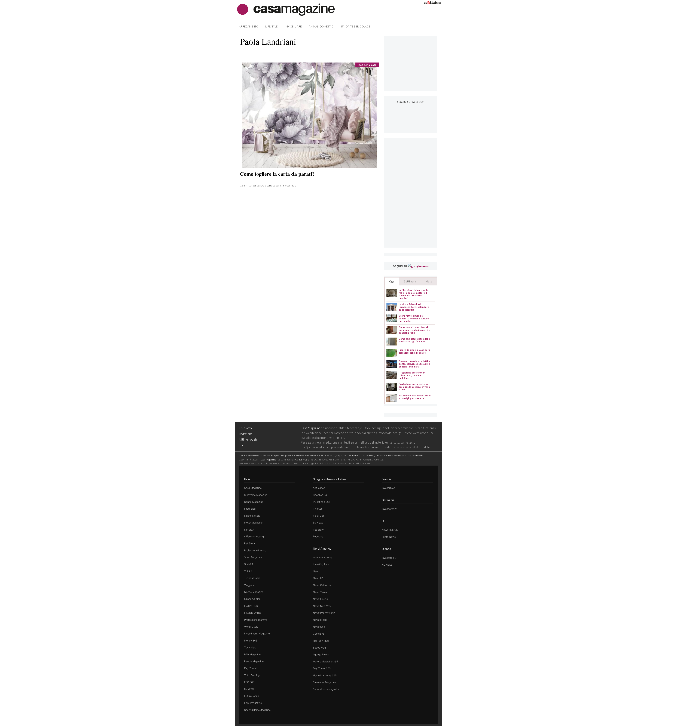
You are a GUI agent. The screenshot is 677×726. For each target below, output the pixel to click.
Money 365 (250, 640)
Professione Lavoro (255, 550)
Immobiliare (293, 26)
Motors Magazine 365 (325, 661)
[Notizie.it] (432, 3)
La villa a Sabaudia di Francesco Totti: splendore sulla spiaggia (414, 307)
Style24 (248, 564)
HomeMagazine (253, 702)
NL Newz (387, 564)
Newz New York (322, 606)
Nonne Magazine (253, 591)
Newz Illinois (320, 619)
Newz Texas (320, 592)
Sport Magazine (253, 557)
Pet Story (249, 543)
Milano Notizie (252, 515)
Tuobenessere (252, 578)
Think (242, 445)
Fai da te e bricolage (355, 26)
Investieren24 (390, 508)
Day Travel (250, 668)
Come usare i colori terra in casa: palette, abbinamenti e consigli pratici (414, 330)
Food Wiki (249, 689)
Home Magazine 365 (325, 675)
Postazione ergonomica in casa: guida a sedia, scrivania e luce (414, 387)
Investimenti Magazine (257, 633)
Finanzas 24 (320, 494)
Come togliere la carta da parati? (277, 173)
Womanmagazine (322, 557)
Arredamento (248, 26)
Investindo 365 (321, 501)
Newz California (322, 585)
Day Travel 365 (322, 668)
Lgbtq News (389, 536)
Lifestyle (271, 26)
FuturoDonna (251, 695)
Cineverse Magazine (255, 494)
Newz (316, 571)
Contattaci (353, 455)
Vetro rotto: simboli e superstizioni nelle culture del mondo (414, 318)
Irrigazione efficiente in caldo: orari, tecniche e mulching (412, 375)
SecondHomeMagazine (257, 709)
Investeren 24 (390, 557)
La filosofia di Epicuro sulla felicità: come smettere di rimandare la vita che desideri (413, 294)
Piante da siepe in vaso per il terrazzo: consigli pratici (415, 351)
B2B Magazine (252, 654)
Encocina (318, 536)
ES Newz (318, 522)
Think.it (248, 571)
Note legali (399, 455)
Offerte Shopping (254, 536)
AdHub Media (302, 459)
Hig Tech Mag (321, 640)
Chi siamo (245, 428)
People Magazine (254, 661)
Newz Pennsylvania (324, 612)
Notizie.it (249, 529)
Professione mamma (255, 619)
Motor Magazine (253, 522)
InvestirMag (388, 487)
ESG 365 (249, 682)
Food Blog (249, 508)
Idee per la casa (367, 64)
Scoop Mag (319, 647)
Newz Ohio (319, 626)
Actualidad (319, 487)
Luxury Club (251, 605)
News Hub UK (390, 529)
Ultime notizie (248, 439)
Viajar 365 (319, 515)
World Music (251, 626)
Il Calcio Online (252, 612)
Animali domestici (321, 26)
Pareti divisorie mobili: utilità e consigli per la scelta (415, 397)
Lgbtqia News (321, 654)
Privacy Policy (384, 455)
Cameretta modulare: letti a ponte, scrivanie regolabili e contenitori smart (414, 364)
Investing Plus (321, 564)
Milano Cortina (252, 598)
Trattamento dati (415, 455)
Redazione (245, 434)
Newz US (318, 578)
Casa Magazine (310, 428)
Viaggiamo (250, 585)
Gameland (319, 633)
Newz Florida (320, 598)
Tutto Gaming (252, 675)
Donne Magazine (253, 501)
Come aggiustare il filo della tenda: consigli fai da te (414, 340)
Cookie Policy (368, 455)
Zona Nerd (250, 647)
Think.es (317, 508)
